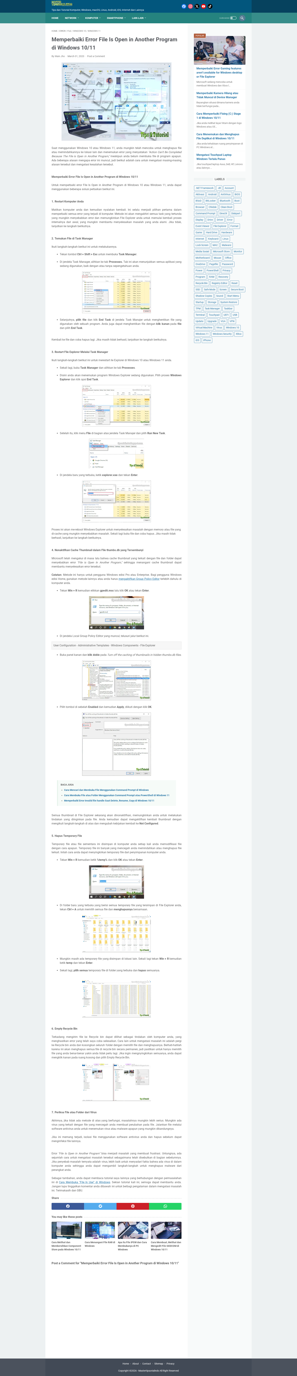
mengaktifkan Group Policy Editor (139, 579)
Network (70, 18)
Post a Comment (96, 56)
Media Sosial (202, 251)
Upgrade (212, 321)
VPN (232, 321)
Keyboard (213, 238)
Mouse (217, 257)
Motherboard (203, 257)
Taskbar (228, 308)
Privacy (226, 270)
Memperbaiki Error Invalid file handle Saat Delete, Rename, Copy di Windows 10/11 (109, 800)
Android (212, 194)
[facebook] (68, 1206)
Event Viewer (202, 226)
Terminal (200, 314)
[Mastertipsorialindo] (65, 3)
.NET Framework (204, 188)
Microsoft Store (221, 251)
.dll (219, 188)
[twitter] (100, 1206)
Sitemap (158, 1363)
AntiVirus (225, 194)
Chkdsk (213, 207)
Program (200, 276)
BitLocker (211, 200)
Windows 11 (202, 334)
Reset (235, 283)
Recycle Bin (202, 283)
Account (229, 188)
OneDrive (200, 264)
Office (228, 257)
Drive (210, 219)
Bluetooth (225, 200)
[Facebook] (184, 6)
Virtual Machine (204, 327)
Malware (226, 245)
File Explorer (219, 226)
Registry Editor (219, 283)
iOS (197, 340)
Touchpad (214, 314)
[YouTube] (203, 6)
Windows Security (222, 334)
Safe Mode (209, 289)
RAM (211, 276)
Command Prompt (205, 213)
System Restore (228, 302)
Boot (237, 200)
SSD (198, 289)
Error (230, 219)
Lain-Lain (138, 18)
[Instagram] (190, 6)
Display (199, 219)
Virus (219, 327)
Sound (219, 295)
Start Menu (233, 295)
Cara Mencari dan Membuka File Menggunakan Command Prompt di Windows (106, 790)
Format (234, 226)
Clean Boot (226, 207)
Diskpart (235, 213)
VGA (223, 321)
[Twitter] (197, 6)
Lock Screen (202, 245)
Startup (200, 302)
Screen (223, 289)
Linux (225, 238)
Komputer (91, 18)
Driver (220, 219)
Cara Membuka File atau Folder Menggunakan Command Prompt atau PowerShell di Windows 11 (116, 795)
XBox (238, 334)
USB (235, 314)
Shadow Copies (204, 295)
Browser (200, 207)
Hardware (226, 232)
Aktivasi (200, 194)
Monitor (238, 251)
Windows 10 (232, 327)
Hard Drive (211, 232)
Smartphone (115, 18)
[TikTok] (210, 6)
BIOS (237, 194)
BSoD (198, 200)
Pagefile (213, 264)
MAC (215, 245)
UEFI (226, 314)
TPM (198, 308)
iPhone (207, 340)
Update (199, 321)
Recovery (223, 276)
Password (227, 264)
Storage (212, 302)
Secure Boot (237, 289)
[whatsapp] (165, 1206)
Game (199, 232)
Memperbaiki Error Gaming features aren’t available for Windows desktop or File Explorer (219, 72)
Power (199, 270)
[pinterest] (133, 1206)
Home (55, 18)
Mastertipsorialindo (148, 1370)
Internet (200, 238)
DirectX (223, 213)
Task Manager (212, 308)
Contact (146, 1363)
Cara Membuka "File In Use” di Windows (84, 1182)
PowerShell (212, 270)
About (135, 1363)
